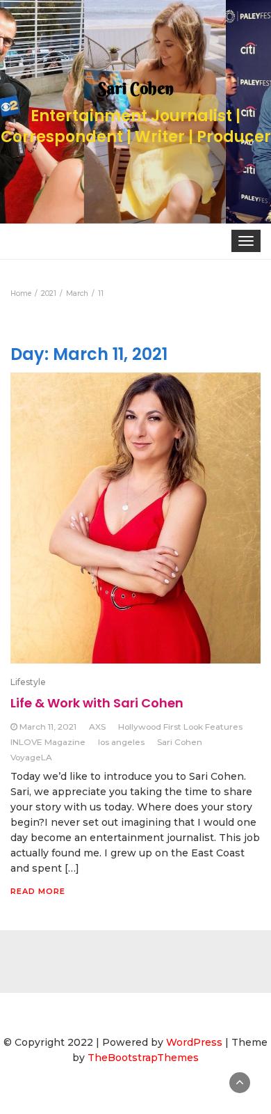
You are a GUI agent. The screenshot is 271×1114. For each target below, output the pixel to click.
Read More (37, 891)
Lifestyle (28, 682)
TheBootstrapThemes (143, 1057)
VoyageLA (31, 757)
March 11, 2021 (47, 726)
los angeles (121, 742)
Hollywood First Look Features (180, 726)
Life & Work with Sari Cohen (96, 703)
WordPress (194, 1042)
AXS (97, 726)
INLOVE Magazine (47, 742)
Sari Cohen (179, 742)
